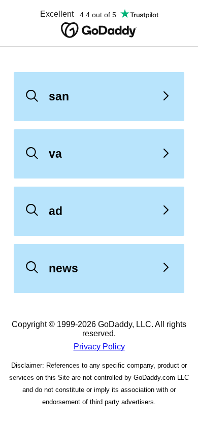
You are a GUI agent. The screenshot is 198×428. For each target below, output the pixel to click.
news (63, 268)
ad (55, 211)
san (59, 96)
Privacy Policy (99, 346)
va (55, 153)
